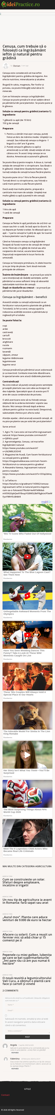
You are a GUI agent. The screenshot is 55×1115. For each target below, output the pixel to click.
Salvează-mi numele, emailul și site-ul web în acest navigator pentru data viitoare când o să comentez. (26, 1022)
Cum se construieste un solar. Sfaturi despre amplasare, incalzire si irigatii (24, 882)
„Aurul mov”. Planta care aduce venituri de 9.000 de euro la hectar (27, 918)
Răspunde (15, 1053)
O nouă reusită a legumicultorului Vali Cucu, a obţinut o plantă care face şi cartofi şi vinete (27, 981)
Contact (5, 1094)
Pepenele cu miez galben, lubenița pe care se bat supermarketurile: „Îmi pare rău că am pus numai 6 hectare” (27, 959)
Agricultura (43, 866)
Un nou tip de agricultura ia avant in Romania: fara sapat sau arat (27, 901)
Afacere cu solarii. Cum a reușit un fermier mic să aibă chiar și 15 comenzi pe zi (27, 937)
